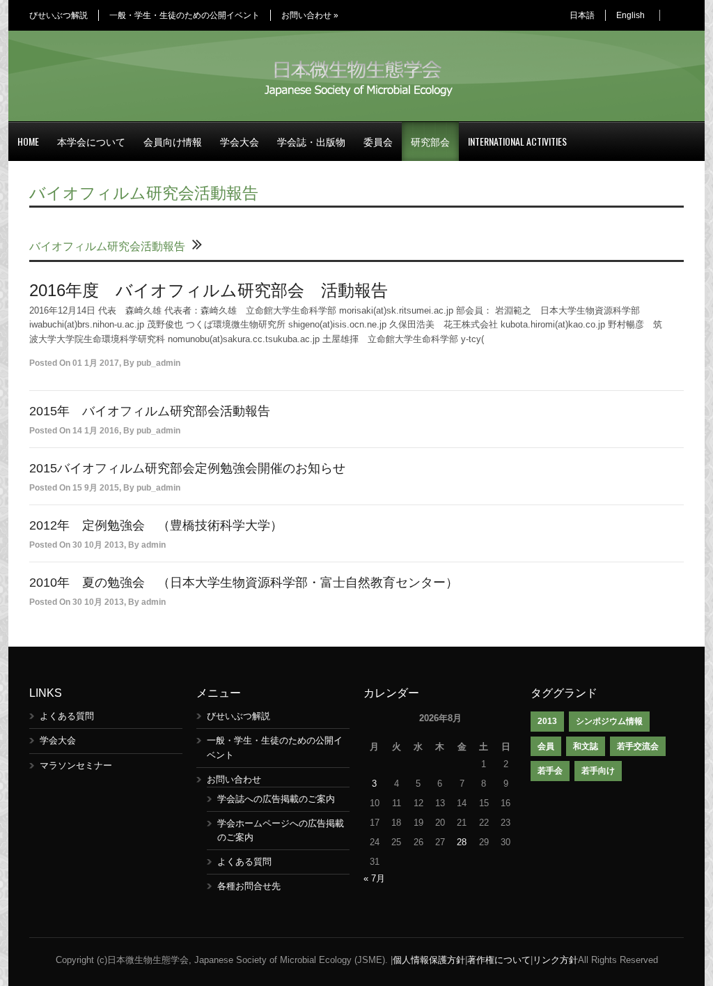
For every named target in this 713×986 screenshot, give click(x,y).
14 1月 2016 (95, 431)
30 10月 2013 (98, 545)
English (630, 15)
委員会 (378, 141)
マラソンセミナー (76, 765)
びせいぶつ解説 (58, 15)
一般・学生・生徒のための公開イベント (184, 15)
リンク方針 (555, 960)
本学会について (91, 141)
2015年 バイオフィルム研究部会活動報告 (149, 411)
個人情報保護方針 (429, 960)
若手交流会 (638, 746)
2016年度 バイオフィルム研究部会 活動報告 (208, 290)
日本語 (582, 15)
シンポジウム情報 (609, 721)
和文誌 (585, 746)
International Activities (517, 141)
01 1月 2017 (95, 363)
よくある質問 (67, 716)
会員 (546, 746)
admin (153, 545)
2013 (547, 721)
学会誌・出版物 (311, 141)
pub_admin (158, 363)
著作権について (499, 960)
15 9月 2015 (95, 488)
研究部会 (430, 141)
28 (462, 842)
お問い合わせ (309, 15)
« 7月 (374, 878)
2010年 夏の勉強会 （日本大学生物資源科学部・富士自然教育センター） (243, 583)
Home (28, 141)
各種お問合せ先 (249, 886)
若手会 (550, 771)
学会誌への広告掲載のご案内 (276, 799)
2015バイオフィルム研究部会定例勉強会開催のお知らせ (187, 468)
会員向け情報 (172, 141)
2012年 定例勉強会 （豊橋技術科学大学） (156, 525)
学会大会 (239, 141)
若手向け (598, 771)
